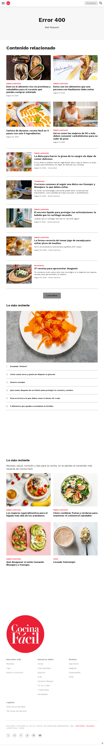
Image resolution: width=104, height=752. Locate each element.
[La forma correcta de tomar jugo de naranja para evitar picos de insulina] (19, 246)
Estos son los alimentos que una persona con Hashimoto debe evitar (73, 88)
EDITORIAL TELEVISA (85, 726)
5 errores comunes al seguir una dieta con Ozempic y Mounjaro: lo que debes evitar (64, 185)
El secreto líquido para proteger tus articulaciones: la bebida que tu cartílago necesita (65, 213)
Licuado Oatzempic (64, 562)
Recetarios (39, 265)
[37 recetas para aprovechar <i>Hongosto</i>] (19, 274)
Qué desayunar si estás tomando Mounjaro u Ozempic (25, 563)
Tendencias (39, 181)
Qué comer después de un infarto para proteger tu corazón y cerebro (41, 390)
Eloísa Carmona (54, 196)
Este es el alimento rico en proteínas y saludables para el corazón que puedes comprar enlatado (28, 89)
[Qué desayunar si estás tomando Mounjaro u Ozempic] (28, 539)
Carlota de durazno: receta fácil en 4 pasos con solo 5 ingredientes (27, 132)
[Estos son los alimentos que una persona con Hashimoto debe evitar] (75, 67)
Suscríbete (91, 3)
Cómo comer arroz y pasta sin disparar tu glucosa (32, 374)
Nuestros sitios (45, 659)
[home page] (8, 3)
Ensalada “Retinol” (19, 366)
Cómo (55, 559)
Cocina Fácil (52, 168)
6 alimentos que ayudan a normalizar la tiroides (31, 406)
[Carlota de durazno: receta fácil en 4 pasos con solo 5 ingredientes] (28, 114)
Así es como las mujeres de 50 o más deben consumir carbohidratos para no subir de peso (75, 136)
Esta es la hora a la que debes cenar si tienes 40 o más (35, 398)
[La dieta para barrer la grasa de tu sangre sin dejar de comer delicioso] (19, 161)
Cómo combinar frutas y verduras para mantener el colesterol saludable (75, 514)
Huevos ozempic (17, 382)
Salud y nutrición (13, 84)
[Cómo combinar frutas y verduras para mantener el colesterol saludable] (75, 490)
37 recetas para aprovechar (55, 268)
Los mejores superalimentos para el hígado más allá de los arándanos (27, 514)
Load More (52, 295)
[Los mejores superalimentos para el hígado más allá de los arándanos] (28, 490)
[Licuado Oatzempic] (75, 539)
